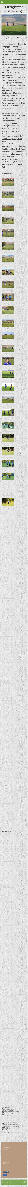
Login (25, 1181)
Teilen (5, 1175)
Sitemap (9, 1181)
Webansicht (24, 1182)
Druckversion (6, 1181)
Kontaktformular (20, 1154)
